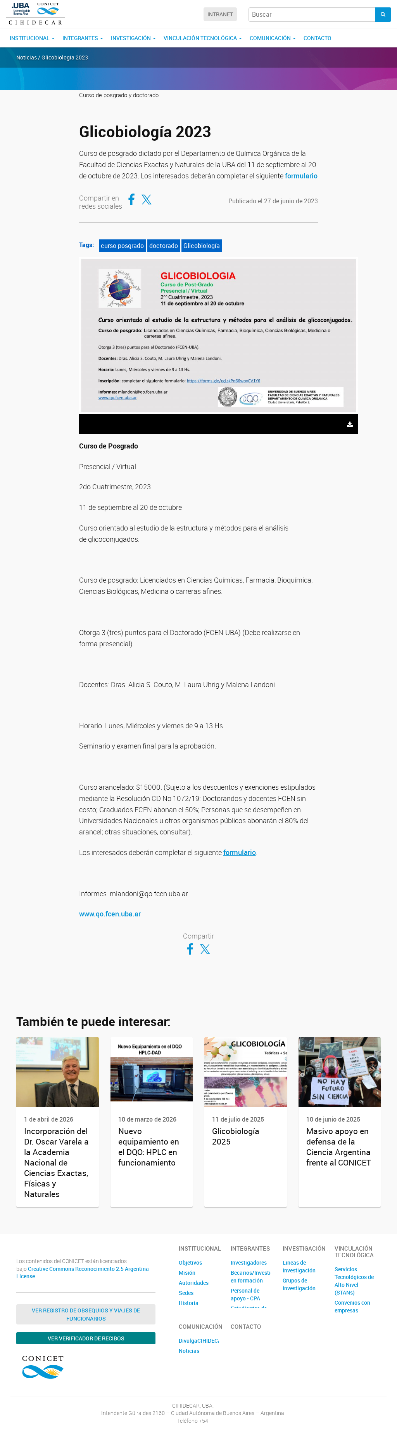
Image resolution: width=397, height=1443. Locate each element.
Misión (187, 1272)
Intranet (220, 14)
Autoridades (194, 1282)
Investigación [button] (131, 38)
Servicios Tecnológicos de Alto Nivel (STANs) (354, 1280)
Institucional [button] (30, 38)
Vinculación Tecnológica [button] (201, 38)
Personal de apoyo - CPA (245, 1294)
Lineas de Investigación (299, 1266)
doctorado (163, 245)
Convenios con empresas (352, 1306)
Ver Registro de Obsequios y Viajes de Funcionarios (86, 1314)
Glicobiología (201, 245)
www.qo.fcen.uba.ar (110, 913)
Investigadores (249, 1262)
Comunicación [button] (271, 38)
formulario (301, 175)
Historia (188, 1303)
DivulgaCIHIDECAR (199, 1340)
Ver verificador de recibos (86, 1338)
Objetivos (190, 1262)
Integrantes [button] (80, 38)
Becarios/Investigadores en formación (251, 1276)
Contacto (317, 38)
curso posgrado (122, 245)
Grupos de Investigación (299, 1284)
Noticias (189, 1350)
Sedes (186, 1292)
